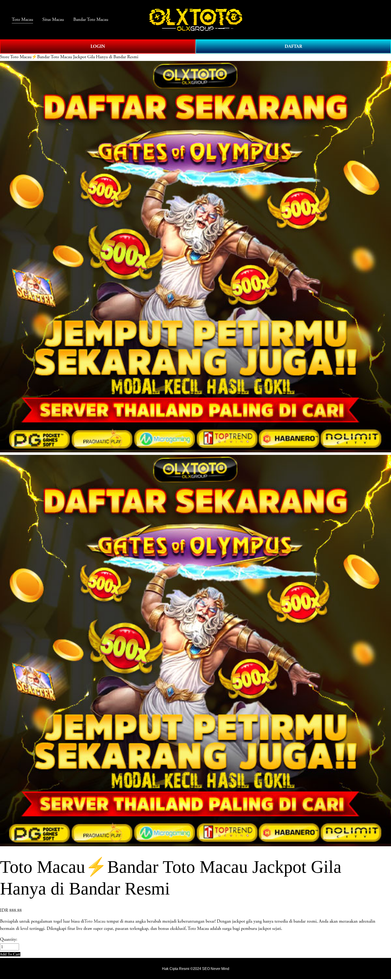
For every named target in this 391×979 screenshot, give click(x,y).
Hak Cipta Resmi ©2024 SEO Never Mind (195, 969)
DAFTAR (293, 46)
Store (4, 57)
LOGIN (98, 46)
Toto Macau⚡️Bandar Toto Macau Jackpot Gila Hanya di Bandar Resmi (74, 57)
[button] (10, 954)
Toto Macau (94, 921)
